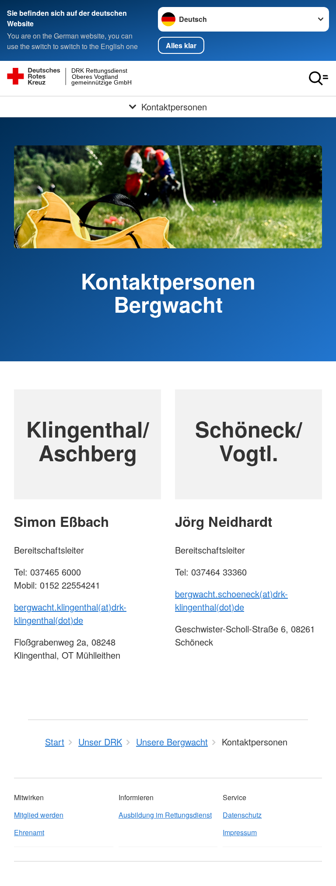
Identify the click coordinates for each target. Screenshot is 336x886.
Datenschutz (242, 815)
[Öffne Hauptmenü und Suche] (318, 78)
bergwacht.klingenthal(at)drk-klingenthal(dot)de (70, 613)
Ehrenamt (29, 832)
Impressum (240, 832)
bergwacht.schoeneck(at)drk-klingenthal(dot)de (231, 600)
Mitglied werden (38, 815)
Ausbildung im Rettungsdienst (165, 815)
